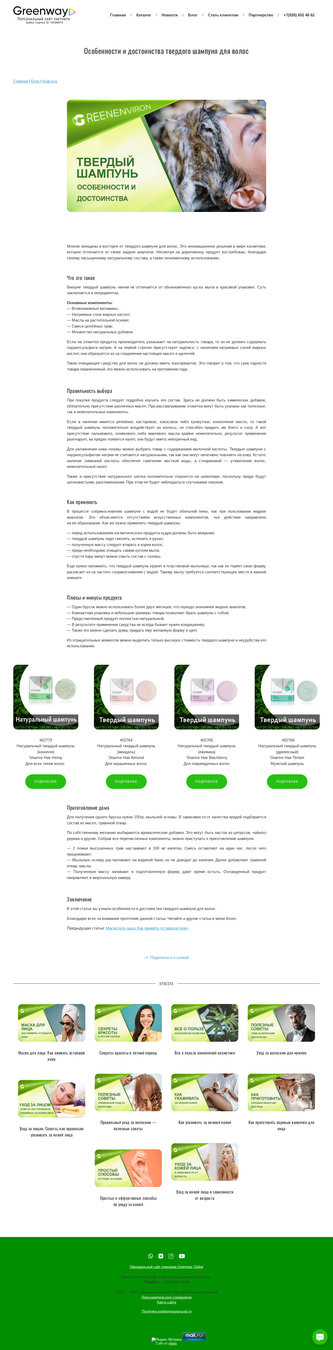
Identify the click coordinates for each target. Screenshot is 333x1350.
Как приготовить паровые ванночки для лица (281, 1125)
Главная (118, 15)
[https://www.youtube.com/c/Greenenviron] (182, 1256)
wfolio (173, 1343)
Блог (192, 15)
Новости (170, 15)
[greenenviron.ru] (44, 15)
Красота (49, 81)
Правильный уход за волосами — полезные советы (128, 1125)
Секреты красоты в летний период (128, 1053)
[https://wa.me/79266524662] (150, 1256)
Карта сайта (166, 1302)
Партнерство (261, 15)
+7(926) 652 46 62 (299, 15)
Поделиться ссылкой (169, 957)
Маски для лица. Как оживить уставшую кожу (147, 928)
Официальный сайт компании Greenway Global (166, 1267)
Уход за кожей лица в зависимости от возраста (205, 1195)
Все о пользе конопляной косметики (205, 1053)
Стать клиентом (223, 15)
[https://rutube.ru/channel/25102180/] (171, 1256)
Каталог (143, 15)
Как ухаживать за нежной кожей (204, 1122)
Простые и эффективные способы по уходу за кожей (128, 1201)
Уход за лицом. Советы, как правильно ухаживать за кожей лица (52, 1131)
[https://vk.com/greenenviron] (160, 1256)
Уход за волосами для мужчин (281, 1053)
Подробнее (45, 781)
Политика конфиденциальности (166, 1311)
